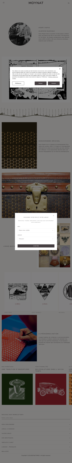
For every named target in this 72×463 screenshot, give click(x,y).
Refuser (41, 83)
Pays (19, 226)
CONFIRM (36, 246)
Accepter (54, 83)
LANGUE (20, 235)
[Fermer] (54, 216)
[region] (36, 77)
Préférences (18, 83)
